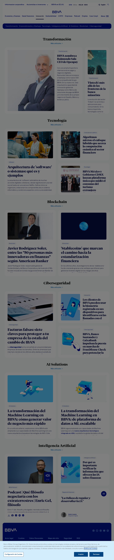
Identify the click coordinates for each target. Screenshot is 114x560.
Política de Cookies (90, 548)
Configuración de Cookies (13, 554)
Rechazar (96, 554)
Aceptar (81, 554)
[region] (57, 550)
